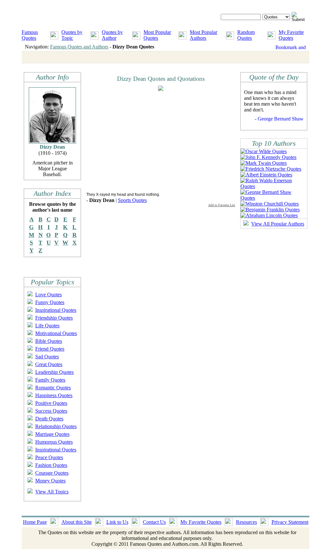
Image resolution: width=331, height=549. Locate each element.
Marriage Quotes (52, 434)
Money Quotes (50, 480)
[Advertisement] (140, 141)
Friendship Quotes (54, 318)
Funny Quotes (49, 302)
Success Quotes (51, 411)
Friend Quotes (49, 349)
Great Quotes (48, 364)
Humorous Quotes (54, 442)
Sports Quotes (132, 200)
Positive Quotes (51, 403)
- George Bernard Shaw (279, 118)
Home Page (35, 522)
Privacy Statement (290, 522)
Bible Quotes (48, 341)
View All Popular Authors (277, 224)
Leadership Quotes (54, 372)
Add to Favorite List (221, 205)
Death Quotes (49, 418)
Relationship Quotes (56, 426)
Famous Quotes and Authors (79, 46)
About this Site (76, 522)
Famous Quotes (30, 35)
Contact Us (154, 522)
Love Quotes (48, 294)
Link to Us (117, 522)
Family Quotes (50, 380)
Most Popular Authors (203, 35)
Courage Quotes (52, 473)
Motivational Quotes (56, 333)
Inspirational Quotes (55, 310)
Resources (246, 522)
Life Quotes (47, 325)
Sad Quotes (47, 356)
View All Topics (52, 491)
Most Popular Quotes (157, 35)
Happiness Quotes (53, 395)
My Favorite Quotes (291, 35)
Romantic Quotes (53, 387)
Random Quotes (246, 35)
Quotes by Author (112, 35)
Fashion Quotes (51, 465)
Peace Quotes (49, 457)
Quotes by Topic (71, 35)
